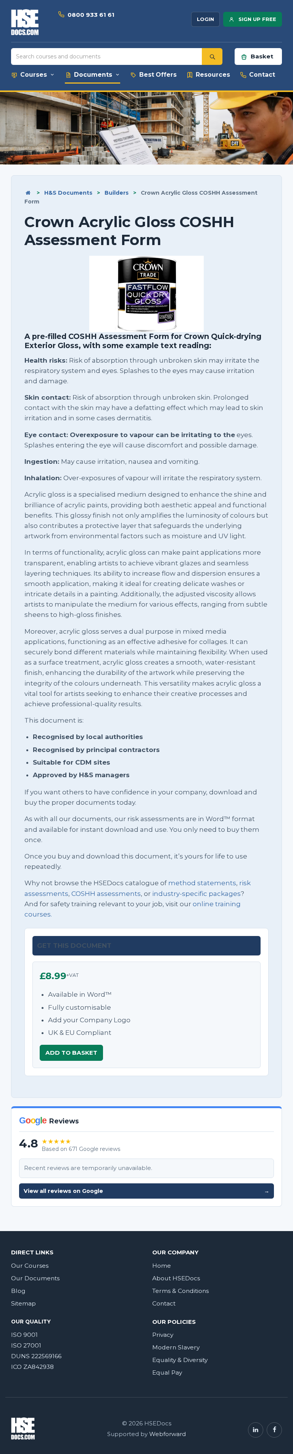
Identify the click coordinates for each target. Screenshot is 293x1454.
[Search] (212, 56)
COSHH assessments (106, 893)
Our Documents (35, 1278)
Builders (117, 193)
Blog (18, 1290)
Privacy (162, 1334)
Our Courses (29, 1265)
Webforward (167, 1434)
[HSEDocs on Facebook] (274, 1430)
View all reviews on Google (146, 1191)
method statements (202, 883)
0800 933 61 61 (91, 14)
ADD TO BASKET (71, 1052)
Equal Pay (167, 1372)
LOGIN (205, 19)
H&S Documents (68, 193)
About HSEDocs (176, 1278)
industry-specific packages (196, 893)
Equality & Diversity (180, 1360)
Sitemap (23, 1303)
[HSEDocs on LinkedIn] (255, 1430)
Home (161, 1265)
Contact (163, 1303)
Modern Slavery (176, 1347)
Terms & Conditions (180, 1290)
